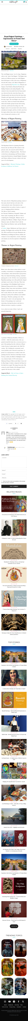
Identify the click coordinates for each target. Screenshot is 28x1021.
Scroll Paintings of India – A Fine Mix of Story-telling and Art (14, 804)
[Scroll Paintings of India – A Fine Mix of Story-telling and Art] (14, 793)
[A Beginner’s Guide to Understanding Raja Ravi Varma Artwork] (14, 527)
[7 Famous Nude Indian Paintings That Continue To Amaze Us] (14, 598)
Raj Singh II (15, 334)
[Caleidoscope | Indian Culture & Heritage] (13, 2)
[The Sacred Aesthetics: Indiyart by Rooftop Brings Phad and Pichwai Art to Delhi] (14, 575)
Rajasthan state (16, 84)
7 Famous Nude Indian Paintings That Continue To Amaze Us (14, 610)
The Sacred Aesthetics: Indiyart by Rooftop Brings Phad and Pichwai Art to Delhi (14, 586)
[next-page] (15, 637)
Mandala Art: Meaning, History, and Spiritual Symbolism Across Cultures (14, 562)
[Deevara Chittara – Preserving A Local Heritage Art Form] (14, 909)
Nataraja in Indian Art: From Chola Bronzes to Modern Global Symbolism (14, 633)
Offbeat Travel (14, 663)
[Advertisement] (14, 19)
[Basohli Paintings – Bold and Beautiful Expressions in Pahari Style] (14, 700)
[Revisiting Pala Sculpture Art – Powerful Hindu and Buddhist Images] (14, 886)
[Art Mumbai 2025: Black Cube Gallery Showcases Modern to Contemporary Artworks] (14, 838)
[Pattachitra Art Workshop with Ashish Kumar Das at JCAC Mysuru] (14, 504)
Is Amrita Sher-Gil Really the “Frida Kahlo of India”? (14, 689)
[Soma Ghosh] (5, 46)
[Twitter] (23, 1002)
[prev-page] (13, 637)
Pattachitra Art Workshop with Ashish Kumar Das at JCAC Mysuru (14, 515)
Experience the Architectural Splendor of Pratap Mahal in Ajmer (14, 666)
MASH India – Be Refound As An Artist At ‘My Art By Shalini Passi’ (14, 735)
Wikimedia (12, 70)
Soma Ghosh (9, 46)
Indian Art (7, 48)
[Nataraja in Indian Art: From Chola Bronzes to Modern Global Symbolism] (14, 622)
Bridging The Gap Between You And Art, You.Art (14, 782)
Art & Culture (14, 536)
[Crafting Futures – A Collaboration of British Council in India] (14, 747)
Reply (7, 443)
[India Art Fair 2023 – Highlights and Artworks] (14, 816)
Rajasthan (20, 48)
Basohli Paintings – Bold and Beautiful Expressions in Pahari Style (14, 711)
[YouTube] (9, 1002)
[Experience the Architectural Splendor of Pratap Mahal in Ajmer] (14, 654)
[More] (21, 423)
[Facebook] (18, 1002)
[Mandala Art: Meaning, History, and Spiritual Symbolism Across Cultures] (14, 551)
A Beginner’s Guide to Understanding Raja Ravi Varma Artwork (14, 539)
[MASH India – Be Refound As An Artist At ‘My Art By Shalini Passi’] (14, 723)
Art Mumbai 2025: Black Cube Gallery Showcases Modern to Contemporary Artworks (14, 850)
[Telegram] (14, 1002)
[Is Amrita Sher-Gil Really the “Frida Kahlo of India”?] (14, 678)
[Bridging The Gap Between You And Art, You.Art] (14, 771)
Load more (13, 926)
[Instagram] (5, 1002)
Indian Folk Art (13, 48)
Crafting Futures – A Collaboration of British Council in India (14, 759)
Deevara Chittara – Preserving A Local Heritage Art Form (14, 921)
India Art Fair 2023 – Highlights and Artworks (14, 827)
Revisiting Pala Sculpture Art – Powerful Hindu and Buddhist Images (14, 897)
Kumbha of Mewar (7, 334)
